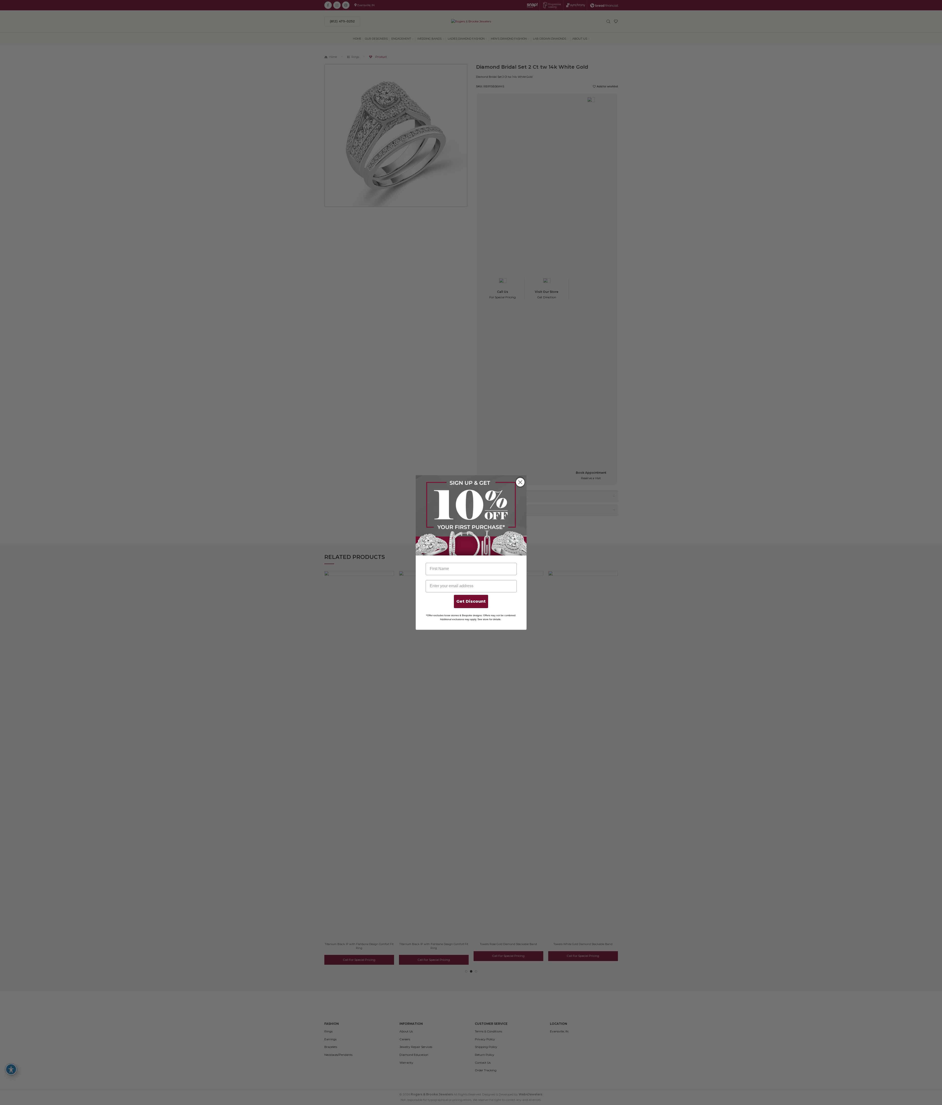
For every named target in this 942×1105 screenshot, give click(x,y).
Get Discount (471, 601)
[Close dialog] (520, 482)
